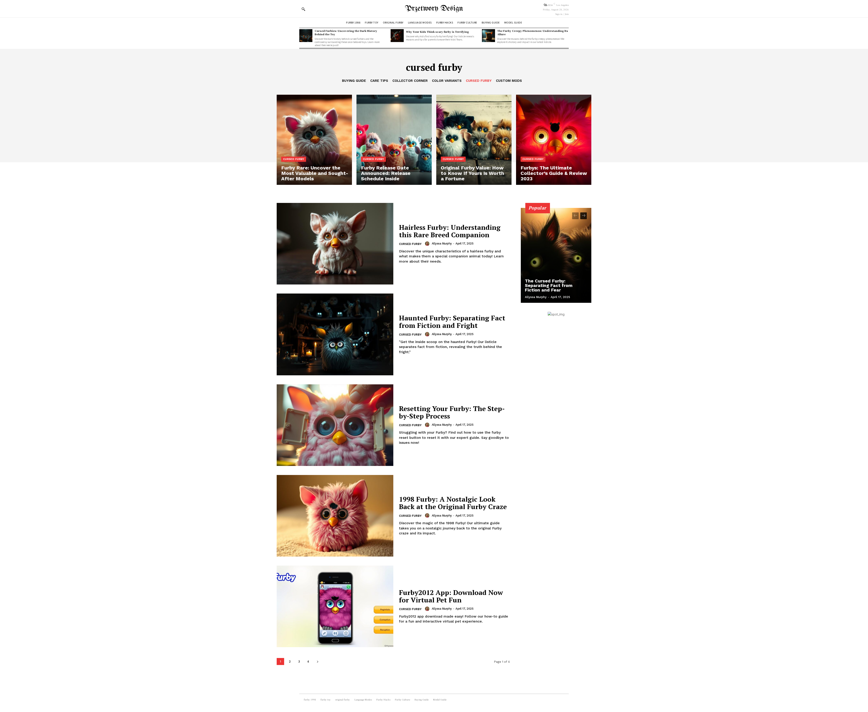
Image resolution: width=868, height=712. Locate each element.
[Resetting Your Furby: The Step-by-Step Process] (335, 425)
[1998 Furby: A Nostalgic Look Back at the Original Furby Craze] (335, 516)
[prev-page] (575, 215)
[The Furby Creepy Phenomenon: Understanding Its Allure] (488, 35)
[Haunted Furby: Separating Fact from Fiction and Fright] (335, 334)
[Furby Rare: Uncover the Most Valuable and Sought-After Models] (314, 140)
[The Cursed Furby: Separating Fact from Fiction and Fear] (556, 255)
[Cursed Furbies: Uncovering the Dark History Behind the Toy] (305, 35)
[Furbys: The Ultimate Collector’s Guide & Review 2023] (553, 140)
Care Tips (379, 81)
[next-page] (317, 661)
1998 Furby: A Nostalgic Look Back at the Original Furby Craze (453, 503)
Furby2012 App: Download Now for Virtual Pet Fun (451, 596)
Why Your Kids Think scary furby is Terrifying (437, 31)
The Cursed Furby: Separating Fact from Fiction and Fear (549, 285)
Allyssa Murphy (442, 243)
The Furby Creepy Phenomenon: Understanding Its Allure (532, 32)
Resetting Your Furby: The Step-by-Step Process (452, 412)
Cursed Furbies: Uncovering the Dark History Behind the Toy (346, 32)
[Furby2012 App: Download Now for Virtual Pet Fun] (335, 606)
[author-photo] (428, 243)
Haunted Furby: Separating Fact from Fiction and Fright (452, 321)
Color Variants (447, 81)
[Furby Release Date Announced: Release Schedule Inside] (394, 140)
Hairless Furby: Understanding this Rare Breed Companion (449, 231)
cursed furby (479, 81)
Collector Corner (410, 81)
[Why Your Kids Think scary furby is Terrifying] (397, 35)
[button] (303, 9)
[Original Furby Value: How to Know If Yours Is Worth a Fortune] (474, 140)
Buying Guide (354, 81)
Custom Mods (509, 81)
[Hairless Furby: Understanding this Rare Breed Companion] (335, 243)
